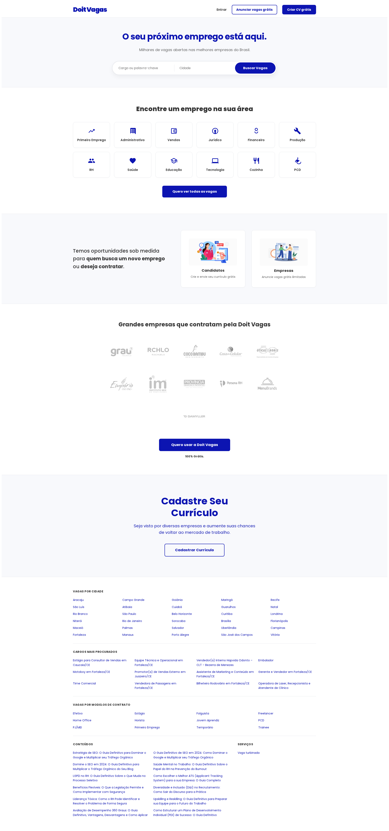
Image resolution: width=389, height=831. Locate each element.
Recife (275, 600)
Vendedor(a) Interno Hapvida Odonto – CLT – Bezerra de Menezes (224, 662)
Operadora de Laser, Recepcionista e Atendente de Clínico (284, 685)
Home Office (82, 720)
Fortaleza (79, 635)
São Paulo (129, 614)
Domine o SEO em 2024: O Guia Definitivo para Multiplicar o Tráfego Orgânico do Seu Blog (106, 766)
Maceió (78, 628)
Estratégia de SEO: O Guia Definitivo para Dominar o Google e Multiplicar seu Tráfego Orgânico (109, 755)
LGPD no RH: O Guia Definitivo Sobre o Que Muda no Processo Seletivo (109, 778)
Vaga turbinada (249, 753)
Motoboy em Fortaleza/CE (91, 672)
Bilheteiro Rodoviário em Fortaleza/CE (223, 683)
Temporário (205, 727)
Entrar (222, 9)
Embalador (266, 660)
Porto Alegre (180, 635)
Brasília (226, 621)
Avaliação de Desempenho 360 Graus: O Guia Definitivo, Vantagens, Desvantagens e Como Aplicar (110, 812)
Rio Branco (80, 614)
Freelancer (265, 713)
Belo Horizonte (182, 614)
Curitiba (226, 614)
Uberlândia (228, 628)
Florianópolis (279, 621)
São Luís (78, 607)
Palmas (127, 628)
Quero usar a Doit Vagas (194, 444)
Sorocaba (178, 621)
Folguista (203, 713)
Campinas (278, 628)
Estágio (140, 713)
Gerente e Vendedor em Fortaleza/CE (285, 672)
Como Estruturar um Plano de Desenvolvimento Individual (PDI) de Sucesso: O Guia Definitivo (187, 812)
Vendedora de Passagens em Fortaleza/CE (155, 685)
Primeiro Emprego (147, 727)
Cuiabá (177, 607)
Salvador (178, 628)
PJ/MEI (77, 727)
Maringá (227, 600)
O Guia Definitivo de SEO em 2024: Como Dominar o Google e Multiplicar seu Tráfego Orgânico (190, 755)
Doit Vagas (90, 9)
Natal (274, 607)
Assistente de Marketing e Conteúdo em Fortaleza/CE (225, 674)
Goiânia (177, 600)
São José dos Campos (237, 635)
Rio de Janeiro (132, 621)
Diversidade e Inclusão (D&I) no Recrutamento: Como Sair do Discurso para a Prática (186, 789)
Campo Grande (133, 600)
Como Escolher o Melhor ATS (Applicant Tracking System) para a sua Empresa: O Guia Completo (187, 778)
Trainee (263, 727)
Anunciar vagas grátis (254, 10)
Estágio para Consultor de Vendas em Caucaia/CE (99, 662)
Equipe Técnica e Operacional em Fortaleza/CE (159, 662)
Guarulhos (228, 607)
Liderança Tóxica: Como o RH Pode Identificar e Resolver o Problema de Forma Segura (106, 801)
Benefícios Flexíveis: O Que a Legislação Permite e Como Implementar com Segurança (108, 789)
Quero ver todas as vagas (194, 191)
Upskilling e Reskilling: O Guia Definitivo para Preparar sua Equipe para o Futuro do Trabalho (190, 801)
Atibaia (127, 607)
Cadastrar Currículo (194, 549)
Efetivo (78, 713)
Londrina (277, 614)
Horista (139, 720)
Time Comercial (84, 683)
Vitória (275, 635)
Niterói (77, 621)
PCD (261, 720)
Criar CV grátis (299, 10)
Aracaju (78, 600)
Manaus (128, 635)
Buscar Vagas (255, 68)
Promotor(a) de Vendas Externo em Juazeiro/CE (160, 674)
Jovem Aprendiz (208, 720)
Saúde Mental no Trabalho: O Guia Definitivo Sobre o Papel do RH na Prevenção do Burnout (190, 766)
